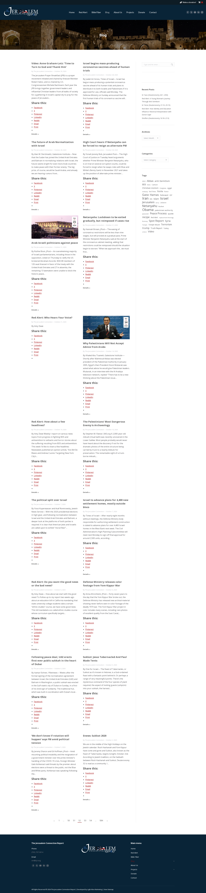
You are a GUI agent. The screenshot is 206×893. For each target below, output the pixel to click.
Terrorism (166, 224)
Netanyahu (149, 205)
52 (80, 820)
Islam (156, 198)
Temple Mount (154, 225)
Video (151, 231)
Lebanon (163, 203)
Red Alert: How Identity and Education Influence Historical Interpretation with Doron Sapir (156, 112)
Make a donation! (189, 2)
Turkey (166, 228)
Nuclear (161, 206)
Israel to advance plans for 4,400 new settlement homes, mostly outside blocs (105, 503)
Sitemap (110, 889)
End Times (152, 191)
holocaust (164, 195)
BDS (144, 184)
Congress (163, 188)
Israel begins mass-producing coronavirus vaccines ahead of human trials (106, 67)
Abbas (150, 180)
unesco (144, 232)
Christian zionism (150, 188)
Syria (167, 220)
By (42, 71)
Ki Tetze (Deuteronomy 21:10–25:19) (156, 105)
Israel (164, 198)
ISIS (151, 199)
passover (145, 214)
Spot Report (156, 220)
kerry (157, 203)
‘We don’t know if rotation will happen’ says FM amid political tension (50, 739)
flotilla (160, 191)
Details (34, 134)
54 (91, 820)
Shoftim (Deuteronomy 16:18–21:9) (155, 118)
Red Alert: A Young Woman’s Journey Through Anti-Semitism (156, 100)
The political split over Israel (49, 500)
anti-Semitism (162, 180)
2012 (144, 181)
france (166, 191)
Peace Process (158, 213)
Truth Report (156, 228)
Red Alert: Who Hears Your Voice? (51, 317)
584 (101, 820)
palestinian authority (164, 210)
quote (170, 213)
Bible (149, 185)
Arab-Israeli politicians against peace (54, 242)
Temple (144, 225)
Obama (148, 209)
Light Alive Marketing (94, 889)
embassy (145, 191)
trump (145, 228)
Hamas (154, 194)
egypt (169, 188)
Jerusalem (148, 202)
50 (69, 820)
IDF (171, 195)
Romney (145, 221)
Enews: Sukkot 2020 (94, 735)
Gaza (145, 194)
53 (85, 820)
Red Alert (154, 217)
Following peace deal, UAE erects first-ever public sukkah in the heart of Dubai (53, 660)
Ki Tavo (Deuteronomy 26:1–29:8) (155, 95)
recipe (146, 217)
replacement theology (166, 217)
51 (74, 820)
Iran (145, 198)
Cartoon (155, 185)
